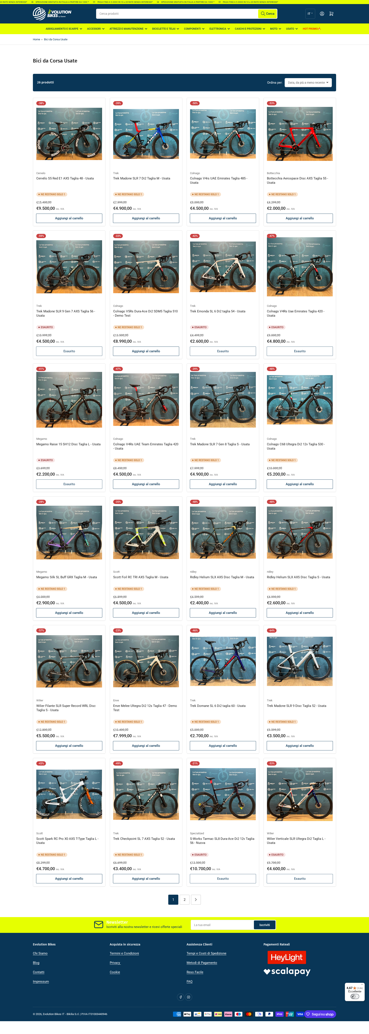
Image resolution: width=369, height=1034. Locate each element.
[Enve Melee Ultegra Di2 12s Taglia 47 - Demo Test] (146, 661)
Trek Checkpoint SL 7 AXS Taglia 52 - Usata (144, 839)
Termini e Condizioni (124, 953)
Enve (116, 700)
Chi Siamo (40, 953)
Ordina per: (275, 82)
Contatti (38, 972)
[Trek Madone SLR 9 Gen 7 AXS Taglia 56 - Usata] (69, 267)
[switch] (355, 996)
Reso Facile (195, 972)
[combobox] (186, 14)
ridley (193, 571)
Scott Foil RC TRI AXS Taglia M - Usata (140, 577)
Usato (290, 28)
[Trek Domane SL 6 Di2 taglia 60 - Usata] (223, 661)
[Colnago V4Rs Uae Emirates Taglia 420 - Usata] (300, 267)
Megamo (41, 438)
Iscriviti (264, 925)
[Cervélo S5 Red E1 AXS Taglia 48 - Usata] (69, 134)
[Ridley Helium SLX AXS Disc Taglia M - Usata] (223, 532)
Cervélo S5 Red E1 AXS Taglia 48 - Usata (65, 178)
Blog (36, 963)
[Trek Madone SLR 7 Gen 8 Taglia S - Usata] (223, 400)
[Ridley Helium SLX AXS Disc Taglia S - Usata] (300, 532)
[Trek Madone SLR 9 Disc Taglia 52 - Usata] (300, 661)
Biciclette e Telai (163, 28)
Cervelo (40, 173)
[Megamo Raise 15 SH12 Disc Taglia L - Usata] (69, 400)
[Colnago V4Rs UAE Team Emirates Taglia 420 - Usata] (146, 400)
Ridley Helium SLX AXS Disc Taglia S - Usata (298, 577)
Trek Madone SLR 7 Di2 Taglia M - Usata (141, 178)
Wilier (39, 700)
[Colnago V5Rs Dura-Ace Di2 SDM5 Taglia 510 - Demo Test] (146, 267)
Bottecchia (273, 173)
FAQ (189, 981)
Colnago (195, 173)
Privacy (115, 963)
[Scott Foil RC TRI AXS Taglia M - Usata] (146, 532)
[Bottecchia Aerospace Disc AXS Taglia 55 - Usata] (300, 134)
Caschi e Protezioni (248, 28)
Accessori (94, 28)
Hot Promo (310, 28)
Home (36, 39)
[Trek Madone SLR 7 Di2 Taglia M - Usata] (146, 134)
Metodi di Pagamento (202, 963)
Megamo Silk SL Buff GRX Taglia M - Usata (66, 577)
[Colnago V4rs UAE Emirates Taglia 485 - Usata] (223, 134)
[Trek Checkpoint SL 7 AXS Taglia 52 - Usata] (146, 794)
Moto (273, 28)
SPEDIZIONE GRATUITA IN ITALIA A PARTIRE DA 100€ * (40, 2)
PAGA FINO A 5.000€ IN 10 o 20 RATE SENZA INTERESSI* (103, 2)
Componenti (192, 28)
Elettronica (217, 28)
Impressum (41, 981)
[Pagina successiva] (196, 899)
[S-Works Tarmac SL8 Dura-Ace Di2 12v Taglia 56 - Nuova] (223, 794)
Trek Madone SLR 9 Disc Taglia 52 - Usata (296, 706)
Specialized (197, 833)
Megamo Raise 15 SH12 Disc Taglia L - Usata (68, 444)
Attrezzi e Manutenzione (127, 28)
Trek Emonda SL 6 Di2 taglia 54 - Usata (217, 311)
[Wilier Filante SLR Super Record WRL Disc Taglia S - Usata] (69, 661)
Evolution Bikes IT (53, 1014)
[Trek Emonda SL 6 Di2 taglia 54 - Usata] (223, 267)
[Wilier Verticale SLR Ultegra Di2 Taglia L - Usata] (300, 794)
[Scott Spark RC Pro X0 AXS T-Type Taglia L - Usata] (69, 794)
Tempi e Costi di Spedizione (206, 953)
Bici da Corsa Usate (55, 39)
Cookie (115, 972)
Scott (116, 571)
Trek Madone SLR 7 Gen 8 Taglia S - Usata (220, 444)
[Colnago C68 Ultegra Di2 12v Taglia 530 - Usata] (300, 400)
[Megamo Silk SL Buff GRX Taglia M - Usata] (69, 532)
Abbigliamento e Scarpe (62, 28)
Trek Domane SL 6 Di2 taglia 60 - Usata (218, 706)
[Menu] (362, 985)
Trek (116, 173)
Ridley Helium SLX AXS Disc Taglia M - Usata (222, 577)
